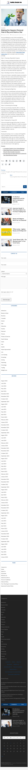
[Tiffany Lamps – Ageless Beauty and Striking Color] (6, 229)
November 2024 (5, 427)
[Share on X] (10, 161)
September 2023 (5, 456)
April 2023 (3, 469)
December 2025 (5, 393)
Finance (3, 334)
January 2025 (4, 422)
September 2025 (5, 401)
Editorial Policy (4, 581)
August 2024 (4, 435)
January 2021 (4, 531)
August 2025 (4, 404)
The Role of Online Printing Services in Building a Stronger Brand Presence (12, 695)
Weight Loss (4, 370)
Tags (22, 192)
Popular (5, 192)
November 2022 (5, 481)
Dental (2, 321)
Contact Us (4, 567)
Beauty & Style (4, 313)
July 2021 (3, 518)
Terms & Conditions (5, 579)
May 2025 (3, 412)
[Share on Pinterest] (20, 161)
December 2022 (5, 479)
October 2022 (4, 484)
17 (4, 748)
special (22, 34)
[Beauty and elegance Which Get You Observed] (6, 218)
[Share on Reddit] (23, 161)
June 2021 (3, 520)
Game (2, 341)
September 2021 (5, 513)
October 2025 (4, 399)
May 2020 (3, 551)
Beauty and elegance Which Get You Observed (19, 219)
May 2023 (3, 466)
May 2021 (3, 523)
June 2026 (3, 386)
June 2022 (3, 492)
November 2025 (5, 396)
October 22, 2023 (5, 34)
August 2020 (4, 544)
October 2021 (4, 510)
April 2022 (3, 494)
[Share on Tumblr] (2, 164)
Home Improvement (6, 349)
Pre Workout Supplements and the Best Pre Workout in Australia (18, 199)
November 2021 (5, 507)
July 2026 (3, 383)
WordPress (24, 763)
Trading (3, 367)
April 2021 (3, 526)
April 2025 (3, 414)
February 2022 (4, 500)
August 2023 (4, 458)
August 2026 (4, 380)
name (20, 34)
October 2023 (4, 453)
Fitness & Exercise (5, 336)
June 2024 (3, 440)
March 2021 (4, 528)
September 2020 (5, 541)
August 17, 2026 (16, 204)
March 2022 (4, 497)
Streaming (3, 357)
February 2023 (4, 474)
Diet (2, 323)
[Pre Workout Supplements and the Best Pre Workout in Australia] (6, 196)
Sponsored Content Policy (7, 586)
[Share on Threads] (6, 164)
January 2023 (4, 476)
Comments (14, 192)
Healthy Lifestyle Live (6, 763)
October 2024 (4, 430)
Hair (2, 344)
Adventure (3, 310)
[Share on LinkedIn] (13, 161)
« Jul (2, 756)
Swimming (3, 362)
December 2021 (5, 505)
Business (3, 27)
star (25, 34)
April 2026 (3, 391)
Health (2, 347)
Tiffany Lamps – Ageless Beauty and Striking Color (19, 230)
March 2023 (4, 471)
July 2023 (3, 461)
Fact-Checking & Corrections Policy (9, 584)
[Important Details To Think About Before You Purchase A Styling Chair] (6, 208)
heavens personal (15, 34)
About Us (3, 571)
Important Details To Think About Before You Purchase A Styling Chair (19, 209)
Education (3, 326)
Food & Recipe (4, 339)
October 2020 (4, 539)
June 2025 (3, 409)
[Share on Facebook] (6, 161)
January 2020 (4, 557)
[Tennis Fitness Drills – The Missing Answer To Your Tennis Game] (6, 239)
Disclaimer (3, 573)
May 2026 (3, 388)
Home (2, 569)
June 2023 (3, 463)
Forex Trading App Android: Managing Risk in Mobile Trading (13, 699)
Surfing (3, 359)
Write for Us (4, 575)
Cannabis (3, 318)
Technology (4, 365)
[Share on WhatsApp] (16, 161)
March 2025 (4, 417)
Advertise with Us (5, 577)
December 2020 (5, 533)
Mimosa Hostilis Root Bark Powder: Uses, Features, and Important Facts (13, 687)
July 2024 (3, 437)
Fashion (3, 328)
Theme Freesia (19, 763)
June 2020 (3, 549)
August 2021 (4, 515)
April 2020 (3, 554)
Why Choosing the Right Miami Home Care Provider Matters (13, 691)
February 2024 (4, 443)
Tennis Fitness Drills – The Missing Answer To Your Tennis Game (20, 241)
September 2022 (5, 487)
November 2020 (5, 536)
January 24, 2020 (16, 213)
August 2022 (4, 489)
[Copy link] (9, 164)
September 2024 (5, 432)
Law (2, 352)
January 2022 (4, 502)
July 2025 (3, 406)
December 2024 (5, 425)
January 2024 (4, 445)
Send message (6, 299)
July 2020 (3, 546)
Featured (3, 331)
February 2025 (4, 419)
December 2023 (5, 448)
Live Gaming (4, 354)
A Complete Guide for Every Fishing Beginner (14, 148)
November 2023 (5, 450)
